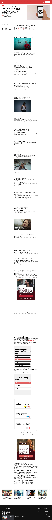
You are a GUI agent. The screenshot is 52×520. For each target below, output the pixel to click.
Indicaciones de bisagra (21, 28)
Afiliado (39, 513)
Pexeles (24, 50)
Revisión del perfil (25, 1)
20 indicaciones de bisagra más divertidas (5, 24)
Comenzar (48, 2)
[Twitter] (4, 514)
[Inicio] (5, 2)
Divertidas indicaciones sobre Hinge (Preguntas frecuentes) (6, 30)
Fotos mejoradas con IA (33, 1)
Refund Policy (22, 516)
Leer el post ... (4, 500)
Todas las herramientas (47, 516)
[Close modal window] (13, 516)
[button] (44, 2)
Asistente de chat (12, 1)
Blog (38, 1)
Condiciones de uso (16, 516)
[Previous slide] (48, 488)
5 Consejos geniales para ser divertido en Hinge (5, 26)
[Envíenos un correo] (7, 514)
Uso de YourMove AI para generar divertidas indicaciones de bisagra (6, 28)
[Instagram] (2, 514)
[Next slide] (49, 488)
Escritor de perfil (19, 1)
